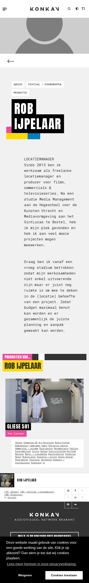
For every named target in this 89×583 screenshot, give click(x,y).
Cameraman (35, 445)
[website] (68, 491)
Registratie (29, 457)
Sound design (65, 457)
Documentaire (61, 448)
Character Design (58, 445)
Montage (19, 454)
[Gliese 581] (44, 401)
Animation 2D (30, 442)
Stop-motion (21, 459)
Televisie (34, 459)
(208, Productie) (13, 494)
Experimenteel (23, 451)
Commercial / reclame (26, 448)
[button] (69, 9)
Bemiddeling (22, 445)
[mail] (75, 497)
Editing (74, 448)
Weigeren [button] (25, 575)
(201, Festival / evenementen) (37, 492)
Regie (18, 457)
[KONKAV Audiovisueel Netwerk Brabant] (44, 516)
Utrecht (12, 497)
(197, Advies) (11, 492)
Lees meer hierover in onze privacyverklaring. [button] (41, 564)
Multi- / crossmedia (36, 454)
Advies (18, 84)
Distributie (46, 448)
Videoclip (36, 462)
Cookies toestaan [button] (64, 575)
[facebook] (75, 491)
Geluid (44, 451)
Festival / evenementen (44, 84)
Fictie (35, 451)
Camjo (44, 445)
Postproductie (56, 454)
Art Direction (46, 442)
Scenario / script (47, 457)
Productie (20, 92)
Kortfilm (71, 451)
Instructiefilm (57, 451)
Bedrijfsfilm (62, 442)
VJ (44, 462)
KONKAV (44, 9)
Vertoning (46, 459)
